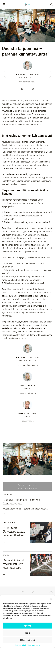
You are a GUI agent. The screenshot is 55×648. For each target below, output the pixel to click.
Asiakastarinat (9, 522)
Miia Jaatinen (27, 385)
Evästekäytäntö (20, 645)
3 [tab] (33, 89)
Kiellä (27, 633)
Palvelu (6, 555)
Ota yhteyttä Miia (26, 393)
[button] (51, 598)
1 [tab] (22, 89)
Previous (4, 74)
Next (51, 74)
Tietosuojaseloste (34, 645)
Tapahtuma (7, 494)
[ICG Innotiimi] (27, 4)
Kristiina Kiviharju (27, 74)
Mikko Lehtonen (27, 413)
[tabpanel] (27, 74)
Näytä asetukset (27, 640)
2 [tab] (27, 89)
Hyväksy (27, 625)
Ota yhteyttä (27, 421)
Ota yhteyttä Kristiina (26, 82)
